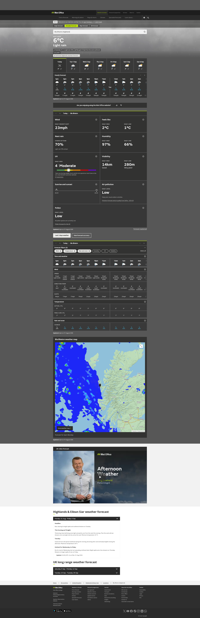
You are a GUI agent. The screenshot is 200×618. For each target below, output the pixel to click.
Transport (106, 592)
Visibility (113, 251)
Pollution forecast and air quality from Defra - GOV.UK (118, 200)
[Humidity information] (143, 136)
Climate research (92, 593)
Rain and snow (83, 251)
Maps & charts (91, 17)
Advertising (107, 601)
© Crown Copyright (142, 616)
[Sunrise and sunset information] (96, 184)
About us (132, 12)
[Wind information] (145, 269)
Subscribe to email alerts (127, 601)
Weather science (92, 592)
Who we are (124, 590)
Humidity (96, 251)
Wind (56, 251)
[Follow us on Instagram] (138, 611)
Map (84, 26)
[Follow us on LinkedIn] (142, 611)
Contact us (124, 599)
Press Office (124, 593)
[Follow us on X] (124, 611)
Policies (141, 587)
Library (89, 599)
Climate (102, 17)
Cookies (141, 592)
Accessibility (142, 590)
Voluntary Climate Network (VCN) (57, 604)
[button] (100, 386)
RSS (140, 597)
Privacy (141, 595)
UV (105, 251)
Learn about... (129, 17)
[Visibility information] (143, 156)
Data (105, 595)
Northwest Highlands (66, 55)
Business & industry (109, 593)
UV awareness (59, 177)
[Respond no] (121, 105)
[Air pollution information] (143, 184)
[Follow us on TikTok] (135, 611)
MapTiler (134, 431)
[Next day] (60, 113)
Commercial (124, 592)
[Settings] (144, 17)
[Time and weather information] (145, 256)
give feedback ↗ (88, 22)
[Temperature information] (145, 302)
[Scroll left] (140, 75)
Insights (106, 599)
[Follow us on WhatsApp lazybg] (145, 611)
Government (107, 590)
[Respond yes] (116, 105)
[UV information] (96, 156)
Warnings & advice (78, 17)
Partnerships (124, 597)
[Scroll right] (144, 75)
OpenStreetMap (141, 431)
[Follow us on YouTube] (127, 611)
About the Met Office (126, 587)
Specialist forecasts (115, 17)
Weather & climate (102, 12)
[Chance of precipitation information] (96, 136)
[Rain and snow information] (145, 320)
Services (125, 12)
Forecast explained (140, 229)
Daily (58, 26)
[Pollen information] (143, 208)
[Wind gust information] (96, 119)
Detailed (71, 26)
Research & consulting (110, 597)
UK (94, 26)
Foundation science (92, 597)
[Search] (144, 31)
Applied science (91, 595)
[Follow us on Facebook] (131, 611)
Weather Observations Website (58, 600)
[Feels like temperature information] (143, 119)
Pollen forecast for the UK (62, 224)
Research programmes (114, 12)
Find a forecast (63, 17)
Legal (140, 593)
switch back (98, 22)
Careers (138, 12)
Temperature (68, 251)
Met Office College (57, 590)
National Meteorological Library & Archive (58, 594)
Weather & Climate (77, 587)
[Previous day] (56, 113)
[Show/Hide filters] (145, 247)
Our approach (91, 590)
